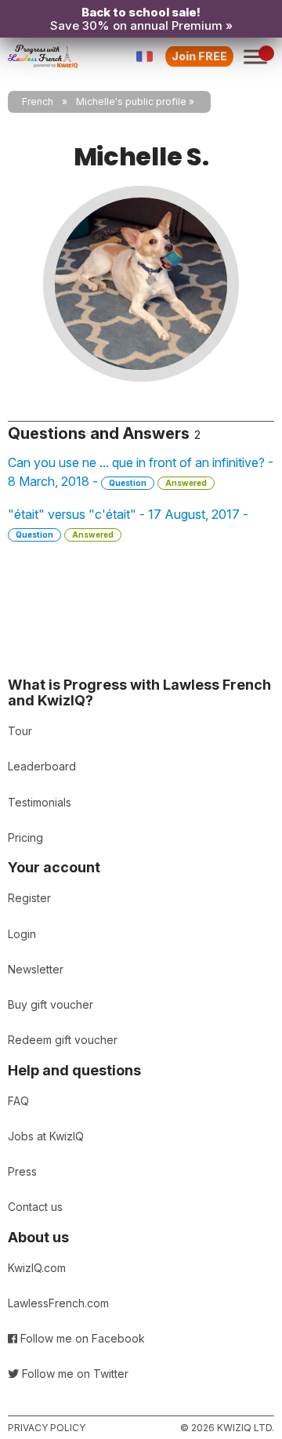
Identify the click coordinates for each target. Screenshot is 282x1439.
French (37, 101)
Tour (20, 731)
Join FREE (199, 56)
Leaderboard (42, 766)
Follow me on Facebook (81, 1338)
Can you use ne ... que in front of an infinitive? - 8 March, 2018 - (140, 472)
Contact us (35, 1206)
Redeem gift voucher (63, 1039)
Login (22, 934)
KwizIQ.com (37, 1267)
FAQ (18, 1100)
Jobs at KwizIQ (46, 1136)
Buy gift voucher (50, 1004)
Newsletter (35, 969)
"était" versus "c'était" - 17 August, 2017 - (128, 522)
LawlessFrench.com (58, 1303)
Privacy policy (46, 1428)
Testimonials (39, 802)
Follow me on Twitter (73, 1373)
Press (22, 1171)
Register (29, 897)
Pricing (25, 837)
